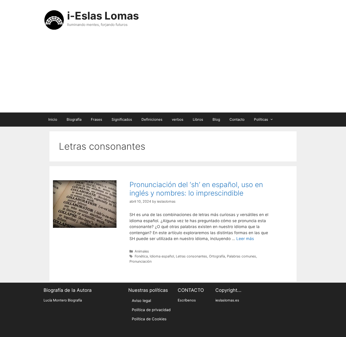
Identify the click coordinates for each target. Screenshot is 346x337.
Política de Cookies (149, 319)
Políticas (261, 119)
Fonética (141, 256)
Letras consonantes (191, 256)
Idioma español (162, 256)
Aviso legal (141, 300)
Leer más (245, 238)
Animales (142, 251)
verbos (177, 119)
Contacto (237, 119)
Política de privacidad (151, 309)
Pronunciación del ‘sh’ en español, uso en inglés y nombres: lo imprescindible (196, 188)
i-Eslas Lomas (103, 15)
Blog (216, 119)
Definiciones (151, 119)
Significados (122, 119)
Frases (96, 119)
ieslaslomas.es (227, 300)
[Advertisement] (173, 77)
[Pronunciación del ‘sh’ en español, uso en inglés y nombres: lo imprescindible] (85, 226)
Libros (198, 119)
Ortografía (217, 256)
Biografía (74, 119)
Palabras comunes (241, 256)
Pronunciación (140, 261)
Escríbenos (187, 300)
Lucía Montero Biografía (63, 300)
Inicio (52, 119)
